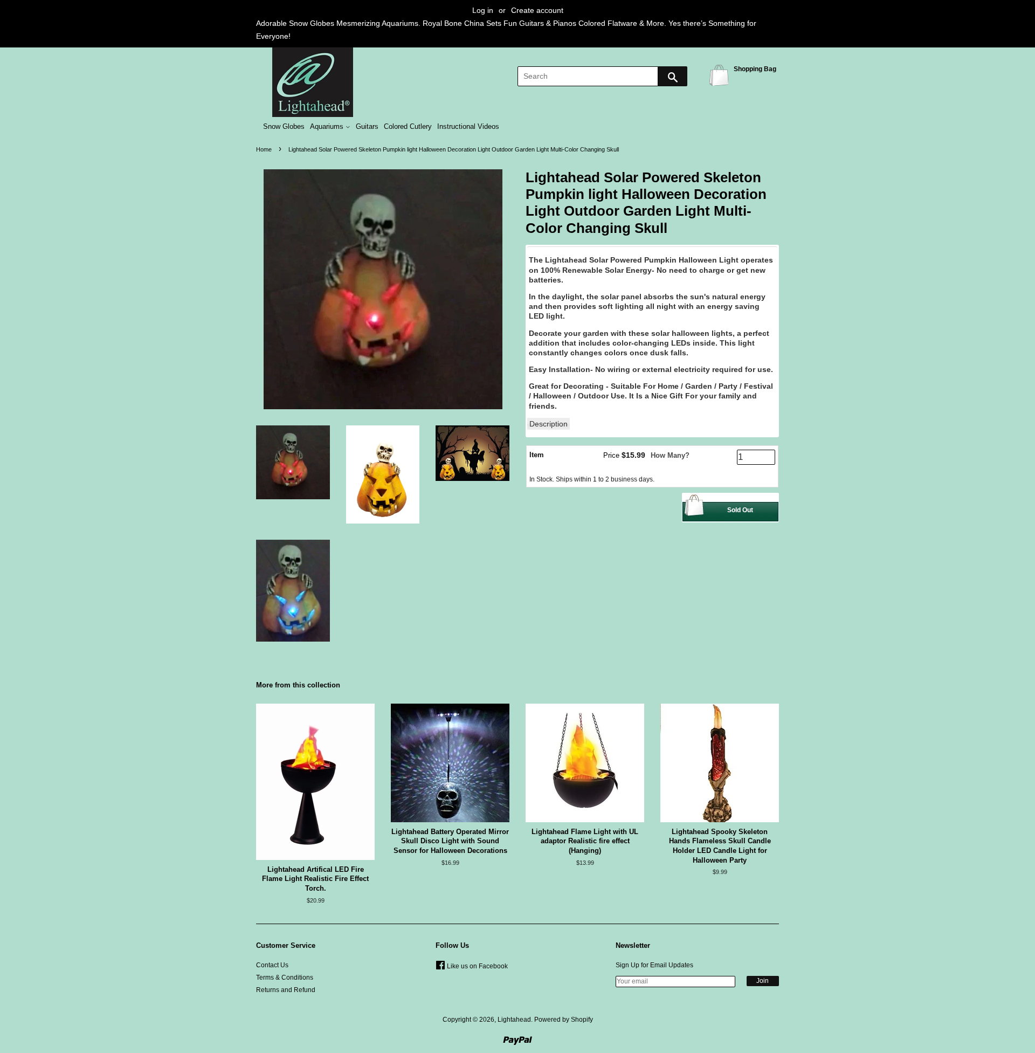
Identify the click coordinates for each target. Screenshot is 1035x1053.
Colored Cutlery (408, 126)
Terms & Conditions (284, 977)
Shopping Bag (721, 75)
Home (264, 149)
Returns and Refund (285, 990)
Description (548, 423)
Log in (482, 10)
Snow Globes (284, 126)
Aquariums (328, 126)
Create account (537, 10)
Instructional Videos (468, 126)
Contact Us (272, 965)
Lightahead (514, 1019)
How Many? (670, 455)
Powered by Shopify (563, 1019)
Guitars (367, 126)
